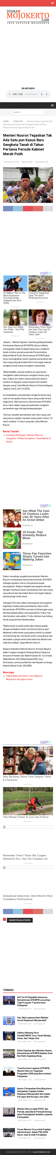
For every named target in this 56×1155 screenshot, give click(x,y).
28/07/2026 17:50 (24, 1120)
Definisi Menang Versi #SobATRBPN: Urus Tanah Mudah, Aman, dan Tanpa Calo (34, 1035)
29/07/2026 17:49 (24, 1059)
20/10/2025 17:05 (11, 162)
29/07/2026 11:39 (24, 1100)
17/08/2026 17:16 (24, 1009)
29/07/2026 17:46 (24, 1080)
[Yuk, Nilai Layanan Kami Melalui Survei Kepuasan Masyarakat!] (9, 1020)
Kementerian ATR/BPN (19, 920)
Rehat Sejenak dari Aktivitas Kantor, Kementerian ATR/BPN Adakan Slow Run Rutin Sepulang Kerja (35, 1053)
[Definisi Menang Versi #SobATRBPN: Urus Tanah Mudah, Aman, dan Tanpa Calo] (9, 1035)
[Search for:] (28, 112)
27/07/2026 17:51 (24, 1138)
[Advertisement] (28, 55)
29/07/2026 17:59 (24, 1024)
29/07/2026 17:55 (24, 1042)
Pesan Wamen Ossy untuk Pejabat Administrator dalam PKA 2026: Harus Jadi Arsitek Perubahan (34, 1132)
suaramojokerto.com (41, 1152)
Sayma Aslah (27, 162)
